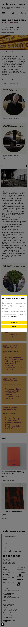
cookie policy (14, 316)
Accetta (14, 326)
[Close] (26, 297)
